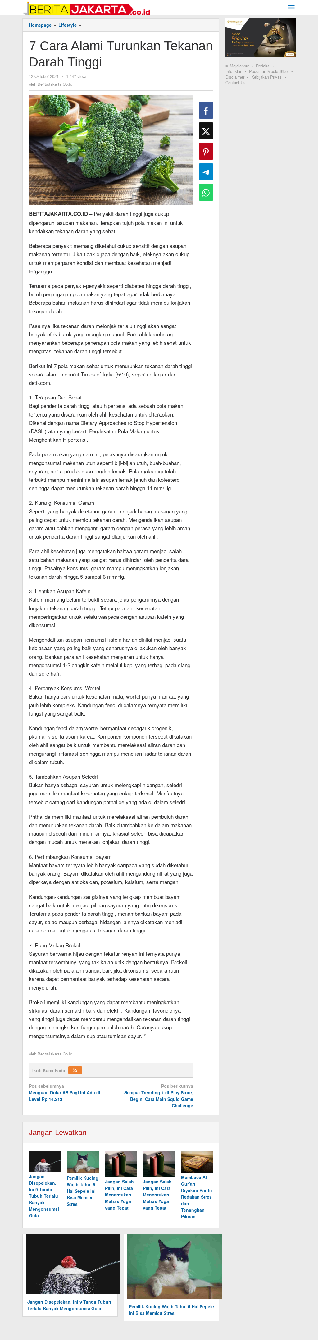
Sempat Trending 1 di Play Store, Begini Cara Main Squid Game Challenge (158, 1096)
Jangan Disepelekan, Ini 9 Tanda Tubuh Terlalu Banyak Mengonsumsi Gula (44, 1196)
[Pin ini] (206, 151)
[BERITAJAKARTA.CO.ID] (86, 7)
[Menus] (291, 7)
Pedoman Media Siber (269, 71)
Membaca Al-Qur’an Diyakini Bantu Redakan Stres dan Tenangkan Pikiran (196, 1196)
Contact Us (235, 82)
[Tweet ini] (206, 130)
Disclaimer (234, 77)
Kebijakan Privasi (267, 77)
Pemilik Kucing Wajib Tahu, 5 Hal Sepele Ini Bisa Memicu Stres (82, 1191)
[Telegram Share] (206, 171)
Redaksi (263, 66)
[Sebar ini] (206, 110)
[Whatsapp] (206, 192)
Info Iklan (233, 71)
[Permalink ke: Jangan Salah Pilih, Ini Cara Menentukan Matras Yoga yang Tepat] (121, 1164)
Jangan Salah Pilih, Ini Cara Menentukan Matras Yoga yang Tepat (119, 1194)
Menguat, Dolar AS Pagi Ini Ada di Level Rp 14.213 (64, 1092)
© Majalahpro (237, 66)
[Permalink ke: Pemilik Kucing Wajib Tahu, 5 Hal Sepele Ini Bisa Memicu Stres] (82, 1162)
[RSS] (75, 1070)
